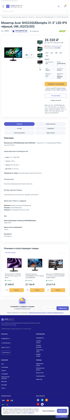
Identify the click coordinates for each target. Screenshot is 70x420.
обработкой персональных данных (37, 312)
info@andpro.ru (5, 338)
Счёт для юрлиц (55, 95)
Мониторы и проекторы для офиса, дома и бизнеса (16, 17)
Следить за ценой (56, 100)
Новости (3, 370)
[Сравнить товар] (27, 55)
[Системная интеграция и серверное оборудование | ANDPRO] (30, 6)
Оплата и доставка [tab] (19, 133)
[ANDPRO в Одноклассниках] (46, 400)
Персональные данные (40, 369)
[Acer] (62, 31)
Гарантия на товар (39, 350)
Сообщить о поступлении (56, 84)
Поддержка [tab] (50, 128)
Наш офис (4, 384)
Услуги (3, 388)
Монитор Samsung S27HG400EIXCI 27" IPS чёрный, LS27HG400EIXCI (35, 275)
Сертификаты (40, 338)
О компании (4, 367)
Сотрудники (4, 374)
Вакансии (4, 381)
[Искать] (67, 11)
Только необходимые (48, 411)
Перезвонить (6, 352)
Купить (16, 290)
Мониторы (32, 17)
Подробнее (63, 90)
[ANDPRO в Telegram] (42, 400)
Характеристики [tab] (50, 124)
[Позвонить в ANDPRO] (59, 6)
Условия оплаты (38, 341)
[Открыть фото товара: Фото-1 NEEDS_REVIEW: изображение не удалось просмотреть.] (13, 54)
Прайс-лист (39, 379)
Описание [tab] (19, 124)
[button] (3, 6)
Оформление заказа (39, 364)
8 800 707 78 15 (5, 347)
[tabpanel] (35, 187)
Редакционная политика (5, 377)
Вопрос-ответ (40, 372)
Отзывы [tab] (19, 128)
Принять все (62, 411)
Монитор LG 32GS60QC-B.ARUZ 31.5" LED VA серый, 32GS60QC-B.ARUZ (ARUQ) (55, 275)
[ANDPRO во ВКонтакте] (38, 400)
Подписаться (63, 308)
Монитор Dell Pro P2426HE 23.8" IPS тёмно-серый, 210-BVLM (13, 275)
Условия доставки (38, 346)
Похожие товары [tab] (10, 252)
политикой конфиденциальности (55, 312)
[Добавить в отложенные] (31, 55)
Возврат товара (38, 355)
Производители (40, 376)
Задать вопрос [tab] (51, 133)
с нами (14, 324)
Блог (2, 364)
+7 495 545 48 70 (5, 343)
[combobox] (35, 11)
